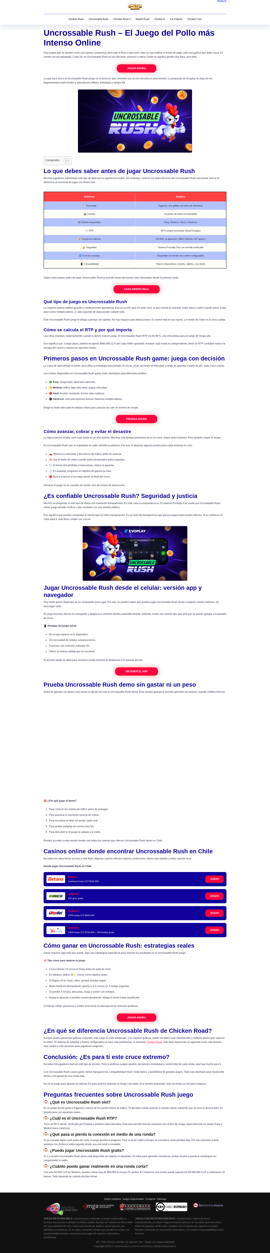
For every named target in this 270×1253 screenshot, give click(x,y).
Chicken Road (76, 19)
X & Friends (176, 19)
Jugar (214, 879)
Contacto (150, 1199)
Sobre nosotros (112, 1199)
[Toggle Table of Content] (65, 160)
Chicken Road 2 (122, 19)
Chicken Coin (194, 19)
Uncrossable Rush (98, 19)
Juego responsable (133, 1199)
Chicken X (159, 19)
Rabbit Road (142, 19)
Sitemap (161, 1199)
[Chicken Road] (135, 7)
